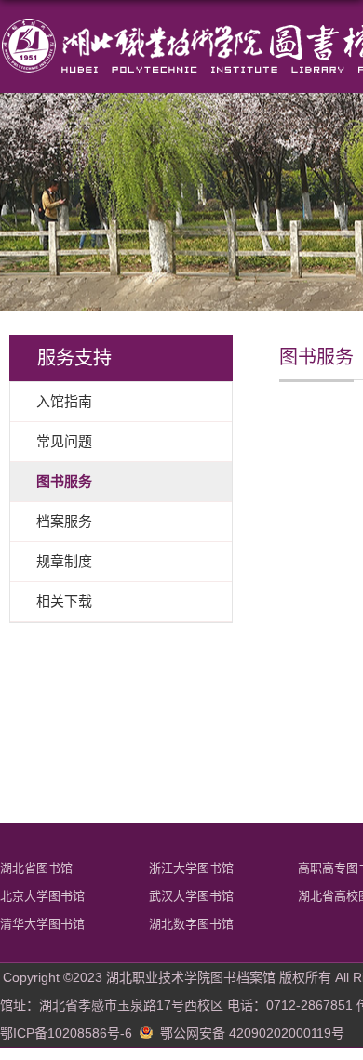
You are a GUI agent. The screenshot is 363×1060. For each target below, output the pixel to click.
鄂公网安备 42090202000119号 (252, 1033)
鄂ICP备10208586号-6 (66, 1033)
